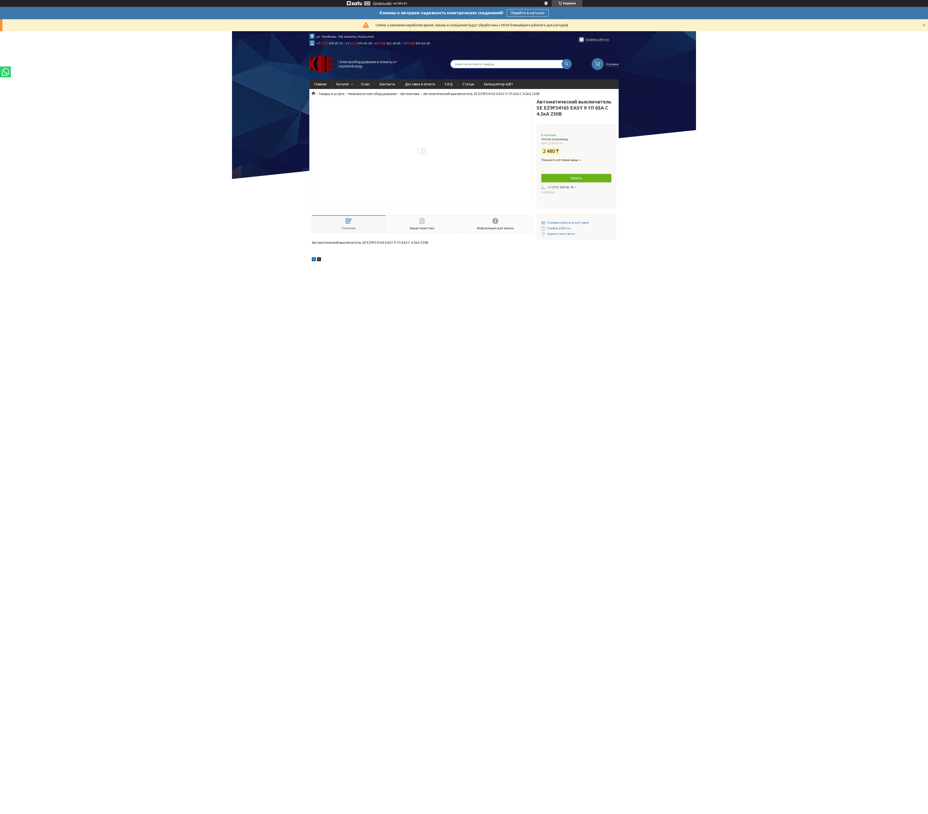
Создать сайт (382, 3)
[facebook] (314, 260)
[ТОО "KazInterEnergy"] (321, 64)
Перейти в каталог (528, 13)
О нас (365, 84)
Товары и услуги (331, 94)
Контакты (387, 84)
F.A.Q (449, 84)
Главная (320, 84)
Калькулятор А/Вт (498, 84)
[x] (319, 260)
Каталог (342, 84)
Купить (576, 178)
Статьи (468, 84)
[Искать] (567, 64)
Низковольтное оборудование (372, 94)
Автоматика (410, 94)
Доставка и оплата (420, 84)
